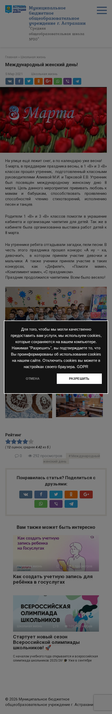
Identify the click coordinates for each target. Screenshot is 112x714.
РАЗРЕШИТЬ (79, 379)
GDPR (82, 367)
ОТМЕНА (33, 379)
